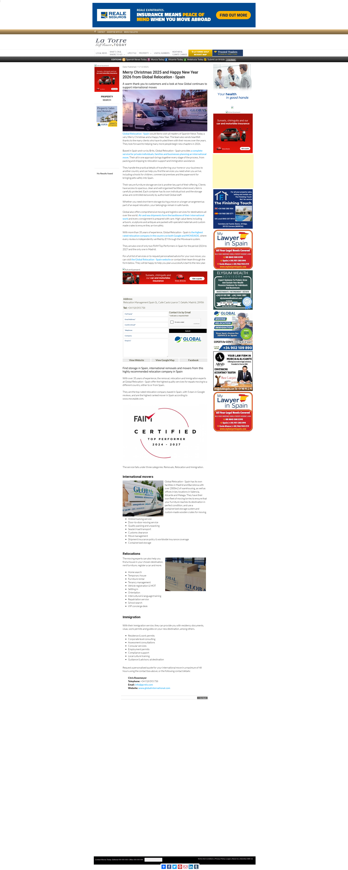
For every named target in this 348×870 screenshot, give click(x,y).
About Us (235, 859)
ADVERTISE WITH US (114, 32)
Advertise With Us (246, 859)
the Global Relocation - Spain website (151, 259)
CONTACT (101, 32)
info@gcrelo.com (144, 684)
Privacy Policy (220, 859)
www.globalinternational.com (154, 687)
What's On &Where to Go (116, 53)
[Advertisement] (233, 171)
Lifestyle (132, 53)
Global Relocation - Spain (136, 133)
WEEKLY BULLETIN (131, 32)
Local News (101, 53)
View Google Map (165, 360)
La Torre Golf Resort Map (201, 53)
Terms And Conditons (206, 859)
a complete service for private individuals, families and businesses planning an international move (164, 154)
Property (144, 53)
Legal (228, 859)
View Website (136, 360)
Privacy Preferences (153, 860)
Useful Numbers (162, 53)
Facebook (193, 360)
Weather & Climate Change (179, 53)
